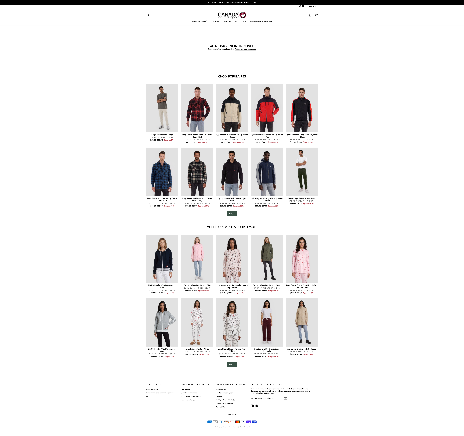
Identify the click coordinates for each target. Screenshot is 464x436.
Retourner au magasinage (245, 49)
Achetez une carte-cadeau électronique (160, 393)
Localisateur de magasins (261, 21)
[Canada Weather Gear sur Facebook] (256, 406)
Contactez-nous (152, 389)
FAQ (147, 396)
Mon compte (185, 389)
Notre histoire (241, 21)
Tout (232, 214)
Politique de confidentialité (226, 400)
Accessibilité (220, 407)
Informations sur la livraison (191, 396)
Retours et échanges (188, 400)
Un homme (216, 21)
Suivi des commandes (189, 393)
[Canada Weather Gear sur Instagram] (252, 406)
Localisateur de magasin (224, 393)
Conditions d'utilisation (224, 403)
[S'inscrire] (285, 398)
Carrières (219, 396)
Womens (227, 21)
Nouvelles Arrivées (200, 21)
